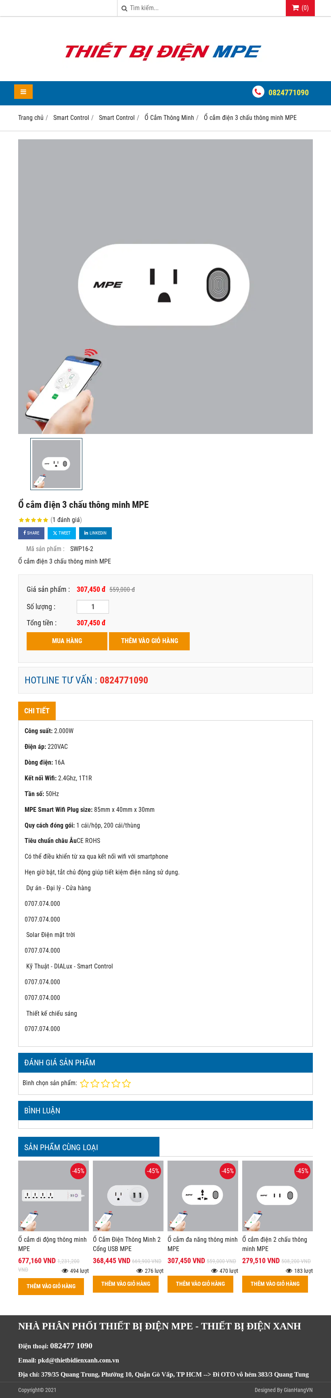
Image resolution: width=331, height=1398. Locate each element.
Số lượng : (41, 606)
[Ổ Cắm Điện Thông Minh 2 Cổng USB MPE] (128, 1229)
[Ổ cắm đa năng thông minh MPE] (203, 1229)
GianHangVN (298, 1390)
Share (32, 533)
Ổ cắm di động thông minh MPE (52, 1244)
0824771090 (288, 92)
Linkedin (97, 533)
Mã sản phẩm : (45, 549)
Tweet (64, 533)
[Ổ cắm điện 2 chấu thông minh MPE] (277, 1229)
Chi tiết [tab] (37, 710)
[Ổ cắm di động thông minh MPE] (53, 1229)
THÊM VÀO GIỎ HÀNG (149, 641)
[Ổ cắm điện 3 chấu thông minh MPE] (165, 286)
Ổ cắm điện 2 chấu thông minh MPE (274, 1244)
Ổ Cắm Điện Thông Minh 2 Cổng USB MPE (127, 1244)
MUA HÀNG (67, 641)
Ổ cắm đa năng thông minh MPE (203, 1244)
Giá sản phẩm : (48, 589)
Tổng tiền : (42, 622)
